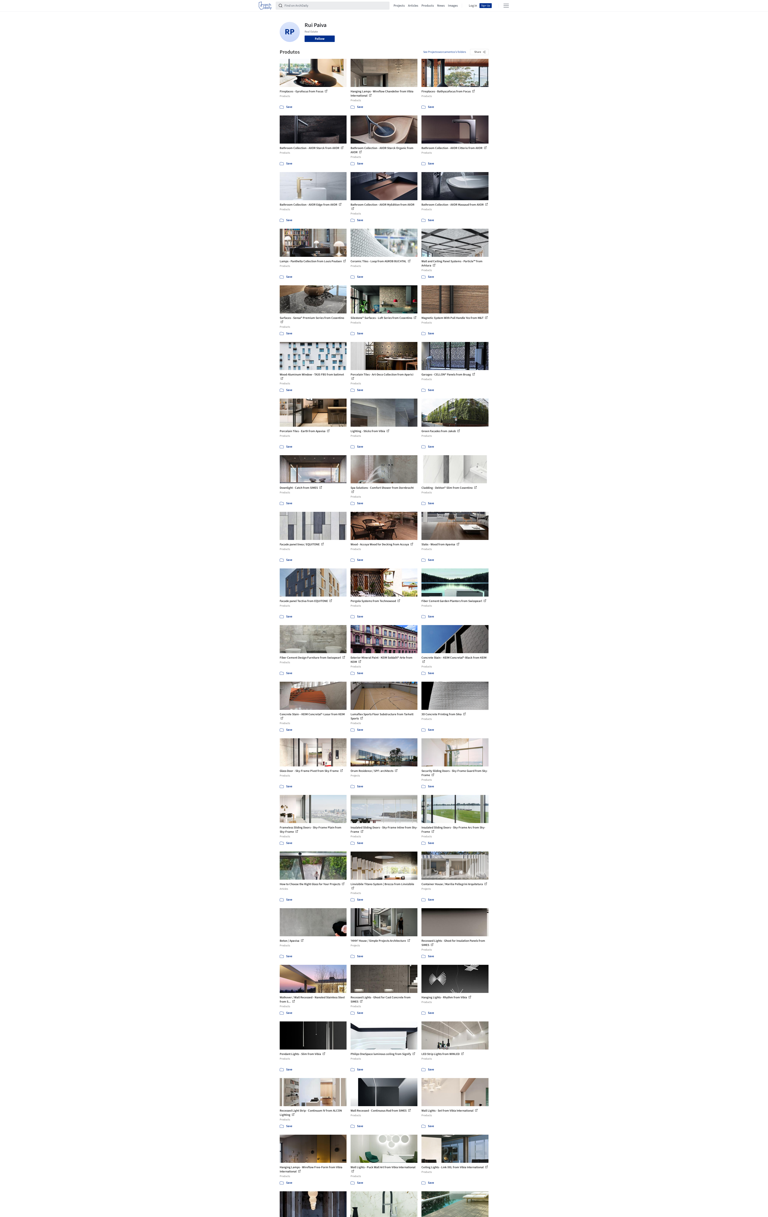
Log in (473, 5)
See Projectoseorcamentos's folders (444, 52)
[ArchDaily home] (265, 6)
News (441, 5)
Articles (413, 5)
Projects (399, 5)
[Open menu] (506, 5)
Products (427, 5)
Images (453, 5)
